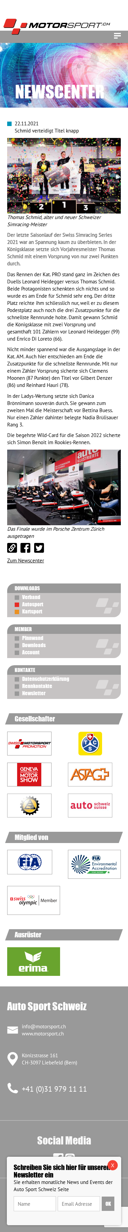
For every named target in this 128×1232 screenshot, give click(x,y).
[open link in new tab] (94, 743)
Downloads (34, 645)
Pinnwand (32, 638)
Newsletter (33, 693)
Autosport (32, 604)
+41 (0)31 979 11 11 (54, 1089)
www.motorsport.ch (43, 1033)
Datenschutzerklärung (45, 679)
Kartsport (32, 611)
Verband (31, 597)
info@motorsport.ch (44, 1026)
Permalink (12, 548)
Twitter (39, 548)
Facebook (25, 548)
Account (31, 652)
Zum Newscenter (25, 560)
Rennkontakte (37, 686)
